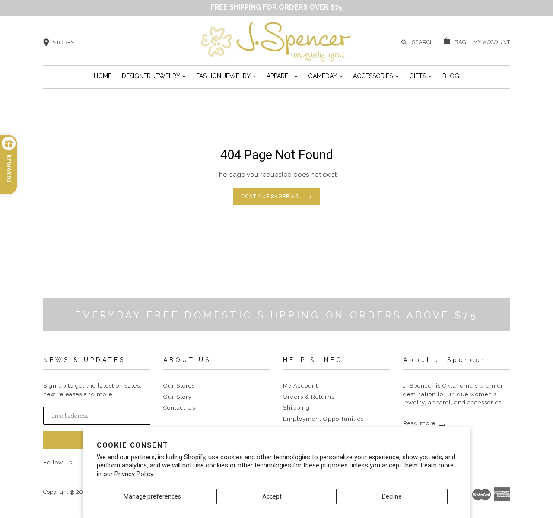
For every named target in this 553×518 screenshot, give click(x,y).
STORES (63, 42)
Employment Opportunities (323, 419)
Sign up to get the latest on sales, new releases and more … (92, 389)
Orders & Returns (308, 397)
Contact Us (179, 407)
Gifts (420, 75)
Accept (272, 496)
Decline (392, 496)
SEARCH (423, 42)
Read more (425, 423)
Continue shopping (270, 197)
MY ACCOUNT (491, 41)
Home (102, 76)
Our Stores (179, 385)
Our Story (177, 397)
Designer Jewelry (154, 75)
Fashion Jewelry (226, 75)
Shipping (296, 407)
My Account (300, 385)
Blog (450, 76)
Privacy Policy (133, 474)
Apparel (282, 75)
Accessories (376, 75)
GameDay (325, 75)
